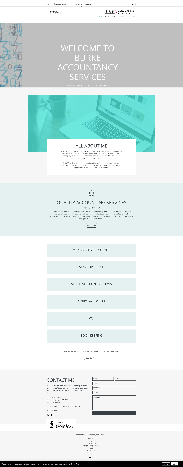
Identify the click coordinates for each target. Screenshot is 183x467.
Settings (165, 464)
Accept (175, 464)
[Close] (181, 463)
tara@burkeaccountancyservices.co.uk (63, 4)
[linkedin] (132, 4)
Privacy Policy (75, 464)
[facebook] (135, 4)
